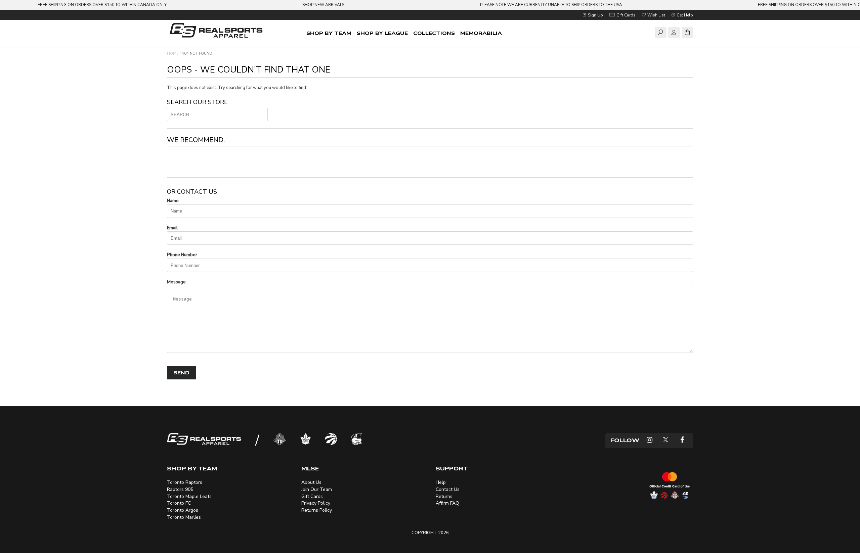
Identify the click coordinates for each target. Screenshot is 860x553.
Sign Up (595, 15)
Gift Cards (625, 15)
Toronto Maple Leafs (189, 496)
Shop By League (382, 33)
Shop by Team (328, 33)
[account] (674, 33)
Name (173, 201)
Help (441, 482)
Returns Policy (316, 510)
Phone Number (182, 255)
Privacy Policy (315, 503)
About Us (311, 482)
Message (176, 282)
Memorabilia (481, 33)
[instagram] (649, 440)
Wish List (655, 15)
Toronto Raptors (184, 482)
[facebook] (682, 440)
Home (173, 53)
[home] (217, 31)
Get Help (684, 15)
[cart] (687, 33)
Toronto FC (179, 503)
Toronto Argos (182, 510)
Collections (434, 33)
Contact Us (448, 489)
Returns (444, 496)
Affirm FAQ (447, 503)
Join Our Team (316, 489)
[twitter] (665, 440)
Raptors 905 (180, 489)
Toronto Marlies (184, 517)
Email (172, 228)
